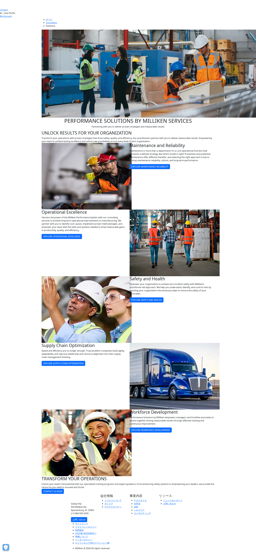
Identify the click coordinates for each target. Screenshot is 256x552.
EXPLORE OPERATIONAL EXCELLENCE (61, 236)
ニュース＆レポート (172, 500)
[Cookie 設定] (6, 547)
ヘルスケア (139, 510)
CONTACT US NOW (52, 491)
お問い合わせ (79, 519)
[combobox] (128, 13)
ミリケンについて (113, 500)
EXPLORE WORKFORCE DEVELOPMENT (150, 430)
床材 (136, 506)
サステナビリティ (113, 506)
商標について (81, 536)
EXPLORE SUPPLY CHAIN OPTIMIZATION (63, 363)
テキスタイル (140, 500)
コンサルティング (142, 513)
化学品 (137, 503)
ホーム (49, 19)
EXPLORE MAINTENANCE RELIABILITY (149, 166)
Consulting (51, 22)
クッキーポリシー (83, 539)
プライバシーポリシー (86, 526)
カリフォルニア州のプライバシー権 (92, 542)
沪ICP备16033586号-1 (85, 533)
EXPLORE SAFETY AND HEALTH (146, 299)
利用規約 (79, 530)
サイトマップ (81, 523)
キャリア (109, 503)
